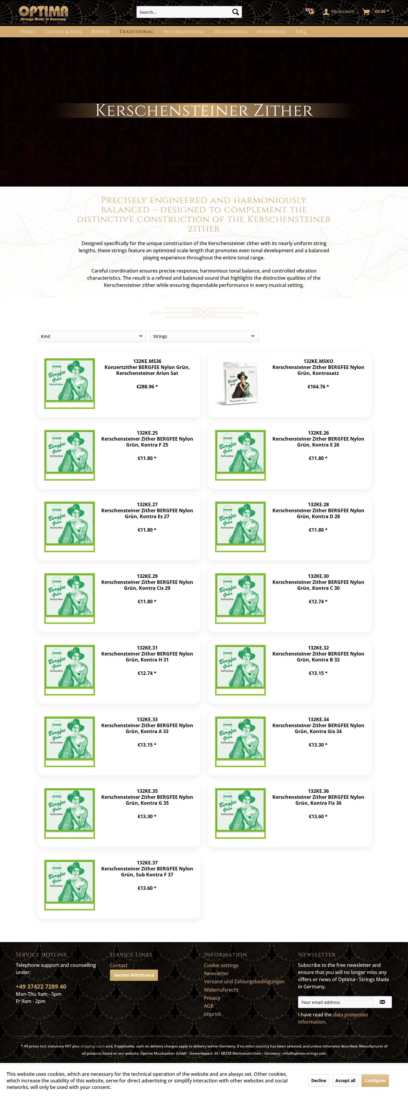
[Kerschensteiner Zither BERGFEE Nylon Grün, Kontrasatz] (240, 385)
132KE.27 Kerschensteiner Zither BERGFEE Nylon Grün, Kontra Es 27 (147, 510)
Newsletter (216, 973)
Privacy (212, 998)
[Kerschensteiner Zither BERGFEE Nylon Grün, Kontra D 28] (240, 528)
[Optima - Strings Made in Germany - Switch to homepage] (43, 13)
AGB (209, 1006)
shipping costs (92, 1046)
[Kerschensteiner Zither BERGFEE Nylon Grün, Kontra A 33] (69, 743)
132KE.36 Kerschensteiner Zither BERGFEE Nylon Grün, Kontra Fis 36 (318, 797)
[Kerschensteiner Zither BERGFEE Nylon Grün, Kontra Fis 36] (240, 815)
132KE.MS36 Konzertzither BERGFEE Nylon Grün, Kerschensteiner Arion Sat (147, 367)
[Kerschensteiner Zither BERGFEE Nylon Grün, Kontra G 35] (69, 815)
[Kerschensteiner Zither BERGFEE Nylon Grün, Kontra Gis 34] (240, 743)
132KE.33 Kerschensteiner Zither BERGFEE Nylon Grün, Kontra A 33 (147, 725)
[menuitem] (189, 12)
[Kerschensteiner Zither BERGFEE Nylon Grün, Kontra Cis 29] (69, 600)
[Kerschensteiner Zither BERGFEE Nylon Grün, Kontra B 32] (240, 671)
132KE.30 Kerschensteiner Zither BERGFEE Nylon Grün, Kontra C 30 (318, 582)
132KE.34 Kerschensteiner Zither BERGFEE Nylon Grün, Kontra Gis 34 (318, 725)
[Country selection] (312, 12)
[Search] (235, 12)
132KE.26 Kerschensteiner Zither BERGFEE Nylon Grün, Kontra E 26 (318, 438)
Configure (375, 1080)
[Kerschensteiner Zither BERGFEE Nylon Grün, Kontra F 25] (69, 457)
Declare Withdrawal (134, 975)
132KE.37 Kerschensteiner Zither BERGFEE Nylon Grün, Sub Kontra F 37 (147, 868)
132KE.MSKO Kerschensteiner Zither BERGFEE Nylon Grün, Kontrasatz (318, 367)
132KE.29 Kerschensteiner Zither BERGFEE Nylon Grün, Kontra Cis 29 (147, 582)
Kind (45, 336)
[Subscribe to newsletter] (382, 1002)
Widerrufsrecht (221, 990)
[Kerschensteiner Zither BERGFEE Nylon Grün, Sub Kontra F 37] (69, 886)
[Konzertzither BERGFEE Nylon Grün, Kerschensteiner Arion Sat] (69, 385)
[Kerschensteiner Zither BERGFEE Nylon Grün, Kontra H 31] (69, 671)
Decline (318, 1080)
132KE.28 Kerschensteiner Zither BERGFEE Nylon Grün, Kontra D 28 (318, 510)
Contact (119, 965)
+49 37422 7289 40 (41, 986)
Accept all (345, 1080)
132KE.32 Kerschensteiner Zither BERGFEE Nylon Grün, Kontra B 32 (318, 653)
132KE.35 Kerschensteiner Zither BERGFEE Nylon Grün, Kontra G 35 (147, 797)
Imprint (212, 1014)
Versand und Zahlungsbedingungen (244, 981)
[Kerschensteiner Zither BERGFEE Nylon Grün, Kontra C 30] (240, 600)
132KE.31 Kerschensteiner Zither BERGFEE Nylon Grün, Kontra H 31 (147, 653)
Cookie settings (221, 965)
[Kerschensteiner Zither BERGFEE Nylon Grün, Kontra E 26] (240, 457)
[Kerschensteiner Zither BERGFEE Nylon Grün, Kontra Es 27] (69, 528)
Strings (160, 336)
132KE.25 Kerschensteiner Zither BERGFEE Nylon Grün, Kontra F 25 (147, 438)
